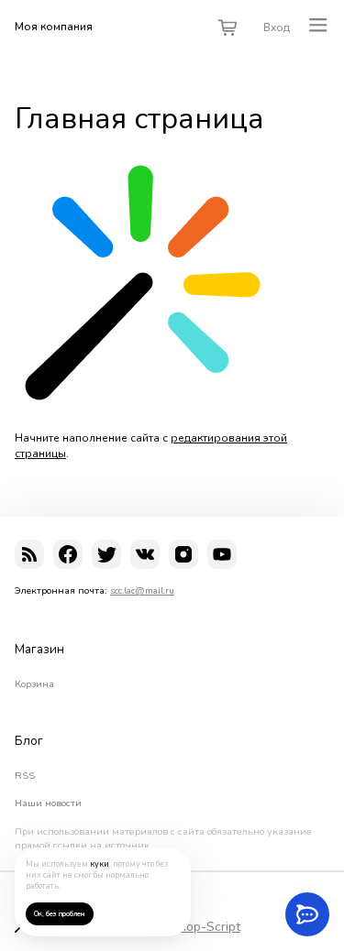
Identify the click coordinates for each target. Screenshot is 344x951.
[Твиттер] (106, 554)
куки (99, 863)
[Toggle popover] (307, 914)
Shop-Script (205, 926)
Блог (29, 741)
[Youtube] (222, 554)
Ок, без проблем (59, 914)
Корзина (34, 684)
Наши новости (48, 803)
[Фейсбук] (68, 554)
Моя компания (54, 26)
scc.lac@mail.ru (142, 590)
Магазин (39, 649)
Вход (276, 27)
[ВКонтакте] (145, 554)
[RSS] (29, 554)
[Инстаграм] (183, 554)
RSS (25, 776)
